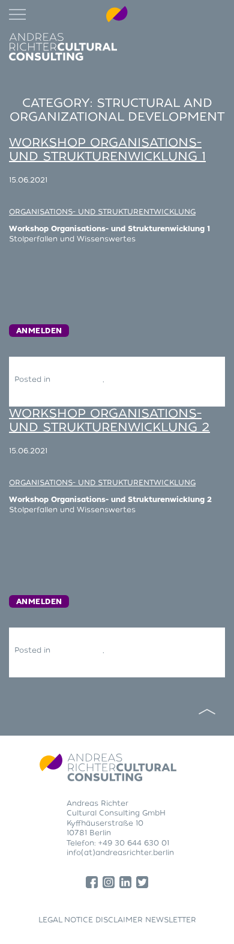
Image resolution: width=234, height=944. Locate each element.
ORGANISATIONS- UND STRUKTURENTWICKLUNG (102, 212)
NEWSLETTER (170, 920)
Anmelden (39, 331)
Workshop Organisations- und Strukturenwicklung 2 (109, 420)
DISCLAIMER (119, 920)
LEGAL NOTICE (65, 920)
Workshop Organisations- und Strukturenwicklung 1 (107, 150)
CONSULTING (78, 379)
